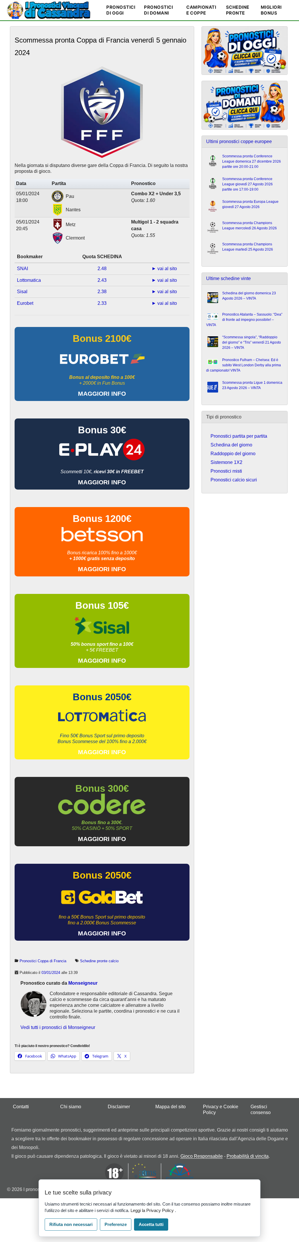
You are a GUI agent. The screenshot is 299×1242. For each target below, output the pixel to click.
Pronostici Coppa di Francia (43, 961)
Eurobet (25, 303)
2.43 (102, 280)
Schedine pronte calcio (99, 961)
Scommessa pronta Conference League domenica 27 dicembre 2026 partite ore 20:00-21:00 (251, 161)
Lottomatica (29, 280)
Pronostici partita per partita (239, 436)
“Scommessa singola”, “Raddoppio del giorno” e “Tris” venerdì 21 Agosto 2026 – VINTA (251, 342)
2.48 (102, 268)
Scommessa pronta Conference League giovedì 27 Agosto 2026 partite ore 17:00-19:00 (247, 184)
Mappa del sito (170, 1106)
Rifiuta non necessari (71, 1224)
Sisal (22, 291)
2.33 (102, 303)
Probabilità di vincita (248, 1156)
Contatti (21, 1106)
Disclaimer (119, 1106)
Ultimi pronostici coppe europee (239, 141)
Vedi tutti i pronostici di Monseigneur (57, 1027)
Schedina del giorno (231, 444)
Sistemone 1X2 (226, 462)
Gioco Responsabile (201, 1156)
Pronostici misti (226, 471)
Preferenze (116, 1224)
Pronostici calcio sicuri (234, 479)
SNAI (22, 268)
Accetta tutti (151, 1224)
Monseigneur (83, 983)
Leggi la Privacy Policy (153, 1210)
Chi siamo (70, 1106)
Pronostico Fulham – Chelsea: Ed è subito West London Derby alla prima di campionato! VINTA (243, 365)
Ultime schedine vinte (228, 278)
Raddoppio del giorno (233, 453)
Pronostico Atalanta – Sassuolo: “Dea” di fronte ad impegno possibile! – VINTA (244, 319)
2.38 (102, 291)
